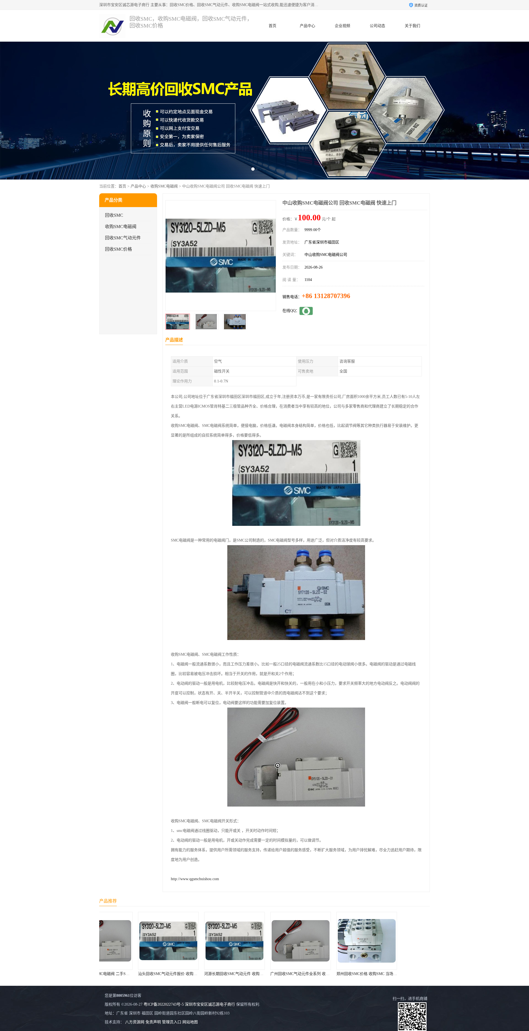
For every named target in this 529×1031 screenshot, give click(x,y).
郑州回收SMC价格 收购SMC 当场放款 (332, 974)
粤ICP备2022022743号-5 (164, 1004)
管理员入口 (171, 1022)
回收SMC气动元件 (123, 237)
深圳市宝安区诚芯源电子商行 (210, 1004)
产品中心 (307, 26)
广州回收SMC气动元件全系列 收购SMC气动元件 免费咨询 (283, 974)
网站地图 (190, 1022)
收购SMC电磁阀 (164, 186)
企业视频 (342, 26)
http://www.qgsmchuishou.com (195, 879)
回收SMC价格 (118, 249)
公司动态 (377, 26)
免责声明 (153, 1022)
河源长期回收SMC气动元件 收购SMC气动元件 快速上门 (215, 974)
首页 (272, 26)
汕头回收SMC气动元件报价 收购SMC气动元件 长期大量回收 (153, 974)
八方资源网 (134, 1022)
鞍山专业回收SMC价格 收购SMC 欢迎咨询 (402, 974)
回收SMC (114, 215)
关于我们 (412, 26)
